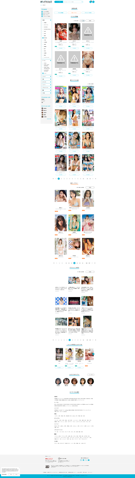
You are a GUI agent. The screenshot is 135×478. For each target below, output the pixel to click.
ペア (57, 431)
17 (71, 263)
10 (83, 178)
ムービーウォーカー (46, 57)
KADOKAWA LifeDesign (47, 29)
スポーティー (71, 421)
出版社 (43, 20)
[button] (93, 354)
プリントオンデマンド (87, 410)
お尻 (70, 420)
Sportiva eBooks (75, 405)
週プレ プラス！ (46, 14)
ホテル (73, 431)
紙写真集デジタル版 (58, 410)
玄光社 (45, 31)
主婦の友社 (88, 398)
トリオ (61, 431)
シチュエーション (45, 87)
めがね (75, 415)
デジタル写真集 (46, 11)
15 (66, 263)
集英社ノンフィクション (67, 405)
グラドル (58, 436)
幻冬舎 (45, 33)
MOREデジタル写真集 (81, 404)
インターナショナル (80, 421)
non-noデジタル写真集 (89, 404)
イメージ (43, 84)
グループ (67, 431)
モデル (76, 436)
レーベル (43, 60)
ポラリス (61, 411)
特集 (42, 102)
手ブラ (57, 443)
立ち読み (60, 48)
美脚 (84, 420)
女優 (70, 436)
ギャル (88, 421)
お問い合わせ (85, 472)
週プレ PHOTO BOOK (58, 404)
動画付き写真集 (71, 410)
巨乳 (64, 420)
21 (82, 263)
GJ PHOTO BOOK (73, 404)
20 (79, 263)
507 (89, 263)
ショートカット (77, 420)
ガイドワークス (61, 398)
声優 (81, 436)
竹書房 (45, 44)
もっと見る (91, 374)
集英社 (45, 35)
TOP (41, 5)
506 (86, 263)
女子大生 (87, 436)
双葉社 (45, 55)
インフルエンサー (87, 437)
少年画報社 (45, 42)
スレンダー (58, 420)
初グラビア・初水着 (65, 443)
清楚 (57, 427)
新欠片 (45, 48)
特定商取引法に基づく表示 (63, 472)
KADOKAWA (66, 398)
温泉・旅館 (79, 431)
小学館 (91, 398)
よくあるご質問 (79, 472)
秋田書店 (45, 22)
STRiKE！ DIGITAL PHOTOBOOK (46, 65)
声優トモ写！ (57, 411)
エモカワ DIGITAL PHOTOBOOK (46, 70)
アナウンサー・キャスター (76, 437)
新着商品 (43, 99)
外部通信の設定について (72, 472)
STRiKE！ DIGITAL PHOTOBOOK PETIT (47, 68)
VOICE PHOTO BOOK (79, 410)
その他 (83, 443)
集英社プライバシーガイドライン (52, 472)
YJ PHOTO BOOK (66, 404)
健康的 (57, 421)
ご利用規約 (44, 472)
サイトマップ (90, 472)
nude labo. (65, 411)
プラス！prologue (65, 410)
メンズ (73, 443)
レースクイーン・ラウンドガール (62, 437)
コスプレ (58, 415)
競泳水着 (69, 415)
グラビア (45, 73)
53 (90, 178)
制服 (63, 415)
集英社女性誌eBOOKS (59, 405)
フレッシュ (63, 421)
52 (87, 178)
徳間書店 (45, 46)
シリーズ (43, 76)
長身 (89, 420)
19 (77, 263)
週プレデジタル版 (46, 13)
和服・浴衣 (81, 415)
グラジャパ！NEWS (46, 16)
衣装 (43, 79)
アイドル (65, 436)
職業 (43, 90)
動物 (78, 443)
